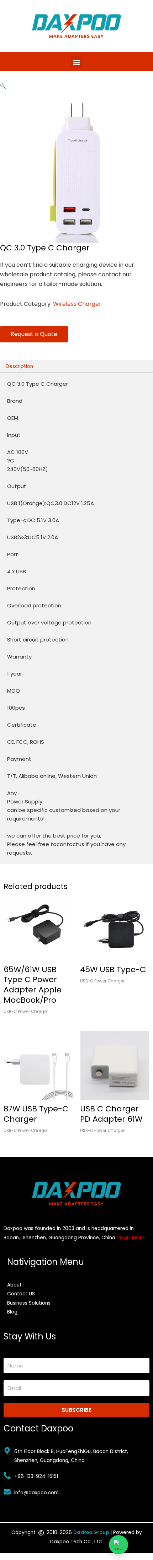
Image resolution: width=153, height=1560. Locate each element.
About (14, 1285)
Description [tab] (19, 366)
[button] (77, 61)
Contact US (21, 1293)
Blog (12, 1312)
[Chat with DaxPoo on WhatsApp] (118, 1544)
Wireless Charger (77, 304)
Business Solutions (29, 1303)
